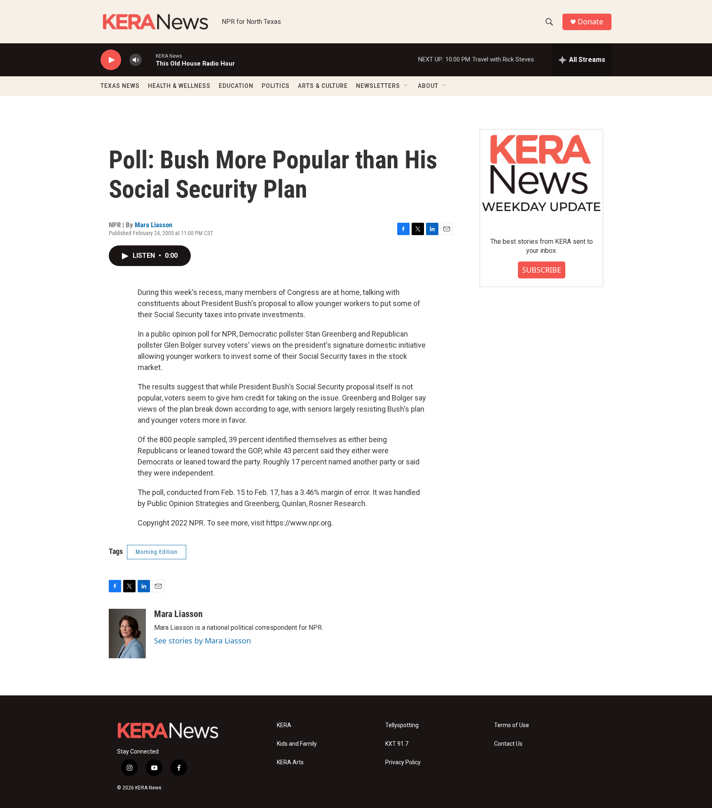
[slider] (149, 59)
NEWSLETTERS (378, 85)
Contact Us (508, 744)
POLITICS (276, 85)
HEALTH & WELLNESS (179, 85)
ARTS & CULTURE (323, 85)
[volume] (136, 60)
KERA (284, 725)
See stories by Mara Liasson (202, 640)
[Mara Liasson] (127, 633)
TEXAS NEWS (120, 85)
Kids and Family (297, 744)
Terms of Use (511, 725)
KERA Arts (290, 762)
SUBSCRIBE (541, 270)
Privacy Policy (403, 762)
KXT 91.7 (396, 744)
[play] (110, 60)
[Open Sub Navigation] (406, 85)
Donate (590, 21)
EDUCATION (236, 85)
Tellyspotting (402, 725)
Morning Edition (157, 552)
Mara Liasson (153, 225)
